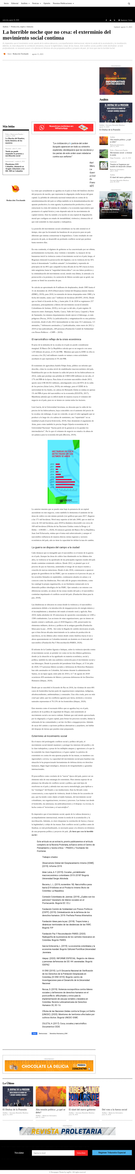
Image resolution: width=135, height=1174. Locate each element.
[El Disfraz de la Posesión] (115, 112)
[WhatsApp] (129, 54)
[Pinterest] (123, 54)
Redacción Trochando (21, 54)
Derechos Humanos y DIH (58, 1033)
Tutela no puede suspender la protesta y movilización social (14, 153)
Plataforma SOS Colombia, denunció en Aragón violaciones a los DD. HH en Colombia (15, 167)
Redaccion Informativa (117, 145)
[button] (129, 3)
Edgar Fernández (115, 158)
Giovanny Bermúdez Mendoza (115, 125)
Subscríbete (81, 1153)
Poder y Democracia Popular (14, 134)
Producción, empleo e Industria (22, 27)
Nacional (8, 148)
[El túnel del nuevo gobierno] (103, 178)
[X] (114, 20)
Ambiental (113, 162)
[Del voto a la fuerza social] (117, 1096)
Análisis (5, 27)
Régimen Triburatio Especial (112, 1153)
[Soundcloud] (110, 20)
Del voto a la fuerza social (114, 1109)
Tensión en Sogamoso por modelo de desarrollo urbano (120, 165)
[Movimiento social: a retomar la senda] (103, 153)
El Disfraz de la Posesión (109, 130)
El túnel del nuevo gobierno (120, 177)
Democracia (43, 1033)
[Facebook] (106, 20)
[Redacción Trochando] (5, 54)
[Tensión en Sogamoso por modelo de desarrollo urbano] (103, 165)
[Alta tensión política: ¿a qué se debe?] (103, 140)
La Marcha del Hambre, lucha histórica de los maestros (15, 140)
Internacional (9, 161)
